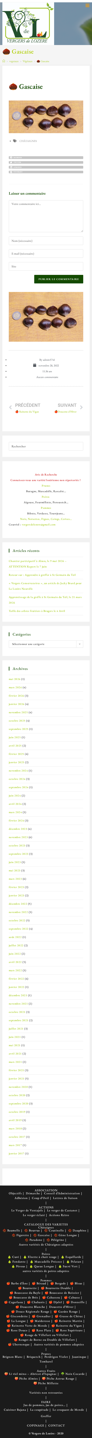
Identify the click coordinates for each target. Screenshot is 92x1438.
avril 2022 (15, 962)
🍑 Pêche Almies (26, 1378)
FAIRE (46, 1402)
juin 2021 (15, 1037)
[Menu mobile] (88, 5)
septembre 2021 (18, 1020)
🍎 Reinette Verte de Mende (27, 1325)
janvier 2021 (16, 1078)
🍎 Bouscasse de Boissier (62, 1293)
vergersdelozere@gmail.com (39, 524)
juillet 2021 (16, 1028)
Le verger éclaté (34, 1215)
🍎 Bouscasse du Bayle (25, 1293)
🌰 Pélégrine (55, 1240)
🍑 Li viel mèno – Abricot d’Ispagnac (30, 1374)
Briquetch (33, 1357)
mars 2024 (15, 812)
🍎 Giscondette (17, 1316)
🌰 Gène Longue (65, 1235)
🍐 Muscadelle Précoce (46, 1261)
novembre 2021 (18, 1003)
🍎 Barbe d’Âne (17, 1283)
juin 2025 (15, 737)
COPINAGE (35, 1425)
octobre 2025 (17, 720)
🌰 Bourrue (32, 1230)
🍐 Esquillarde (71, 1257)
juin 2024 (15, 795)
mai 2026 (15, 679)
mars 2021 (15, 1062)
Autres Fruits (46, 1371)
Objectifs (15, 1193)
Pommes (46, 1280)
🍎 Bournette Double (56, 1288)
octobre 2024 (17, 779)
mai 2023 (15, 870)
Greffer (46, 1416)
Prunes (46, 1354)
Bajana (21, 1410)
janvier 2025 (16, 762)
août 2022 (15, 937)
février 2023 (16, 887)
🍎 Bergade (58, 1283)
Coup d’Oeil (40, 1198)
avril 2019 (15, 1120)
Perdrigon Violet (56, 1357)
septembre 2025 (18, 729)
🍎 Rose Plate (41, 1330)
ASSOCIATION (46, 1190)
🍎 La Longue (16, 1321)
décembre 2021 (18, 995)
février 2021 (16, 1070)
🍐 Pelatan (73, 1261)
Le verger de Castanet (62, 1210)
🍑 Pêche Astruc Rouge (58, 1378)
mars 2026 (15, 687)
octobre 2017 (17, 1137)
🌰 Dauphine (77, 1230)
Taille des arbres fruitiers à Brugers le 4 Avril (37, 611)
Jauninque (79, 1357)
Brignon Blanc (13, 1357)
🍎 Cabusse (72, 1297)
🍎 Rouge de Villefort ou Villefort (44, 1335)
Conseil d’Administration (62, 1193)
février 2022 (16, 978)
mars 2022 (15, 970)
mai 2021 (15, 1045)
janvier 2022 (16, 987)
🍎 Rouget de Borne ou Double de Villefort (44, 1340)
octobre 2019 (17, 1112)
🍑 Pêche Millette (46, 1383)
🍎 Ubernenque (19, 1344)
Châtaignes (28, 141)
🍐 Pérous (18, 1266)
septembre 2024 (18, 787)
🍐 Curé (13, 1257)
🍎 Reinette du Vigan (66, 1325)
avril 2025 (15, 745)
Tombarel (46, 1361)
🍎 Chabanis (36, 1302)
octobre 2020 (17, 1095)
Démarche (33, 1193)
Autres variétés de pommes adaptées (59, 1344)
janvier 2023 (16, 895)
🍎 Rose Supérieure (69, 1330)
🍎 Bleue (76, 1283)
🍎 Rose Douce (17, 1330)
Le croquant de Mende (68, 1410)
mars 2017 (15, 1145)
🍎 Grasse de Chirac (69, 1316)
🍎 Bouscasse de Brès (23, 1297)
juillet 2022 (16, 945)
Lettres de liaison (65, 1198)
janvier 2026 (16, 704)
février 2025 (16, 754)
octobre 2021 (17, 1012)
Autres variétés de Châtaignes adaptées (46, 1244)
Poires (46, 1254)
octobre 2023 (17, 845)
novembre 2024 (18, 770)
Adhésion (21, 1198)
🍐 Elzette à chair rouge (40, 1257)
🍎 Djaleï (55, 1302)
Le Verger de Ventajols (27, 1210)
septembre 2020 (18, 1103)
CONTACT (56, 1425)
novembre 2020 (18, 1087)
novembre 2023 (18, 837)
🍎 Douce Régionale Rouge (30, 1311)
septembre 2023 (18, 854)
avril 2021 (15, 1053)
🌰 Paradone (33, 1240)
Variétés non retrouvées (46, 1392)
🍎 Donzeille (75, 1302)
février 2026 (16, 695)
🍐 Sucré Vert (68, 1266)
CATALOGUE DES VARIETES (46, 1224)
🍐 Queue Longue (41, 1266)
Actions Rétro (59, 1215)
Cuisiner (10, 1410)
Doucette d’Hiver (61, 1307)
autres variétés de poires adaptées (46, 1271)
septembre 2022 (18, 928)
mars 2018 (15, 1128)
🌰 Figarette (20, 1235)
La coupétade (39, 1410)
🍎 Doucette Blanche (30, 1307)
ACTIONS (46, 1207)
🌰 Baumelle (11, 1230)
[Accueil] (3, 61)
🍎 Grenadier (41, 1316)
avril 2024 (15, 804)
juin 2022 (15, 953)
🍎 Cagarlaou (13, 1302)
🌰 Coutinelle (54, 1230)
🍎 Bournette (27, 1288)
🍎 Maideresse (40, 1321)
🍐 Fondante (17, 1261)
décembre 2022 (18, 904)
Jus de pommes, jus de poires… (44, 1405)
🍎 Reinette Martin (68, 1321)
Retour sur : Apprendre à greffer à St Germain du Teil (42, 575)
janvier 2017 (16, 1153)
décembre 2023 (18, 829)
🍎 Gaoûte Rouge (65, 1311)
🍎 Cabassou (51, 1297)
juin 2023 (15, 862)
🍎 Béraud (39, 1283)
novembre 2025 (18, 712)
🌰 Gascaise (43, 61)
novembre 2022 (18, 912)
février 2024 (16, 820)
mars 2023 (15, 879)
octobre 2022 (17, 920)
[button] (46, 157)
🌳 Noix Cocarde (73, 1374)
